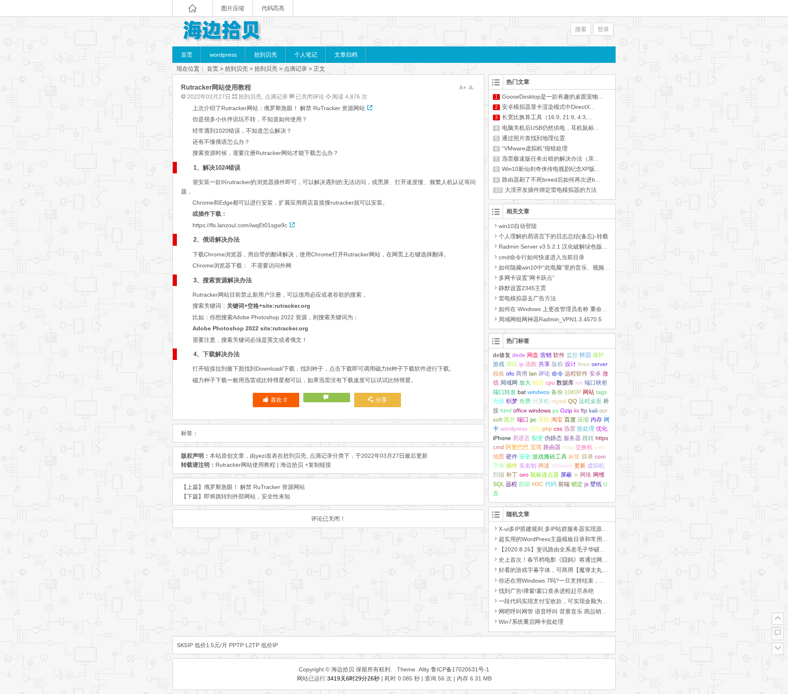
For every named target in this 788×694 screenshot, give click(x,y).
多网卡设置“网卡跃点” (526, 277)
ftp (584, 410)
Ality (424, 669)
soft (497, 419)
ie (576, 474)
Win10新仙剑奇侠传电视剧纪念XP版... (551, 169)
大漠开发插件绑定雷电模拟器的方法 (551, 190)
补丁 (512, 474)
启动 (535, 428)
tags (601, 392)
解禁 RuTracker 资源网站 (332, 108)
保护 (598, 355)
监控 (572, 355)
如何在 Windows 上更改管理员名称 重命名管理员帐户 (567, 309)
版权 (557, 364)
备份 (557, 392)
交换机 (584, 447)
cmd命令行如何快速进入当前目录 (541, 257)
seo (524, 474)
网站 (588, 392)
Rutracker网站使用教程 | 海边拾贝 (259, 464)
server (599, 364)
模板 (498, 373)
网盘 (532, 355)
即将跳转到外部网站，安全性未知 (247, 496)
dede (518, 355)
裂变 (537, 438)
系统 (544, 419)
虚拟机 (596, 465)
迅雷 (569, 428)
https (602, 438)
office (520, 410)
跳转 (588, 438)
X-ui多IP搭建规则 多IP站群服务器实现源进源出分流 (564, 529)
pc (533, 419)
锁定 (577, 484)
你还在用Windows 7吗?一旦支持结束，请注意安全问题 (569, 580)
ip (521, 364)
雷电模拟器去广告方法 (527, 298)
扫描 (498, 474)
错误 (538, 382)
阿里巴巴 (517, 447)
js (586, 484)
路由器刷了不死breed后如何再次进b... (551, 179)
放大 (525, 382)
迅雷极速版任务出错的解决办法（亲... (550, 158)
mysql (558, 401)
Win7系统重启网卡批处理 (531, 621)
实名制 (527, 465)
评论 (544, 373)
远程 (511, 484)
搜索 (580, 29)
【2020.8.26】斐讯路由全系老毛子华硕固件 (555, 549)
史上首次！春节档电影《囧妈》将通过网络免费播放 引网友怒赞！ (583, 559)
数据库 (565, 382)
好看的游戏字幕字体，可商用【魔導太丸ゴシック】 (565, 570)
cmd (498, 447)
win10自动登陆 (518, 226)
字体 (498, 465)
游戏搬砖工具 (549, 456)
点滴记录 (295, 68)
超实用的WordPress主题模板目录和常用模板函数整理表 (570, 539)
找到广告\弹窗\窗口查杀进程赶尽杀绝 (546, 591)
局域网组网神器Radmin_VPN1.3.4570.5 (550, 319)
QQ (572, 401)
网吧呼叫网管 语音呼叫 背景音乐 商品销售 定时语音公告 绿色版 (580, 611)
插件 (512, 465)
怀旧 (585, 355)
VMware (562, 465)
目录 (587, 456)
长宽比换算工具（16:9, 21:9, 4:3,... (547, 117)
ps (555, 410)
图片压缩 (232, 8)
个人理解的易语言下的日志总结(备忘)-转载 (553, 236)
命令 (557, 373)
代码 (551, 484)
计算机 (541, 401)
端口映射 (595, 382)
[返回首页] (192, 8)
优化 (601, 428)
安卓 (595, 373)
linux (584, 364)
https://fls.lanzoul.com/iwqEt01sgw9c (239, 225)
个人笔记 (305, 54)
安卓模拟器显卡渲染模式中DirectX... (548, 107)
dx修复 (502, 355)
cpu (550, 382)
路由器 (552, 447)
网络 (585, 474)
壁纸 (596, 484)
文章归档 (345, 54)
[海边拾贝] (221, 31)
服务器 (572, 438)
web (599, 447)
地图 (498, 456)
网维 (599, 474)
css (558, 428)
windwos (538, 392)
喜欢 (278, 400)
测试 (512, 364)
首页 (186, 54)
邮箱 (524, 484)
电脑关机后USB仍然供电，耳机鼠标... (550, 128)
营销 (546, 355)
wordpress (223, 54)
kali (593, 410)
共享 (544, 364)
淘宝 (557, 419)
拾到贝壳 (265, 54)
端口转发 (504, 392)
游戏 (498, 364)
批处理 (585, 428)
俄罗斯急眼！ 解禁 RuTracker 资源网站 (254, 487)
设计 (570, 364)
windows (540, 410)
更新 (580, 465)
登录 (603, 29)
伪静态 (553, 438)
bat (522, 392)
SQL (498, 484)
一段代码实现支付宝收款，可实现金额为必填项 (559, 601)
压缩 (583, 419)
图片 (509, 419)
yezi (261, 455)
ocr (603, 410)
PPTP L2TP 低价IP (253, 645)
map (568, 447)
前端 (564, 484)
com (600, 456)
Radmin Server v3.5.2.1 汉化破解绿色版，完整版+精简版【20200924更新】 (597, 246)
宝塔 (536, 447)
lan (533, 373)
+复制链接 (317, 464)
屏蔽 (566, 474)
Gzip (566, 410)
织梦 (512, 401)
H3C (537, 484)
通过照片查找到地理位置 (533, 138)
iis (576, 410)
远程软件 (576, 373)
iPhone (502, 438)
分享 (381, 400)
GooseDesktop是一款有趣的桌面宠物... (552, 96)
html (505, 410)
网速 (544, 465)
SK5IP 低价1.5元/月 (202, 645)
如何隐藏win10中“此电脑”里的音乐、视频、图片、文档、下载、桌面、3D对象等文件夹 (610, 267)
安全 (525, 456)
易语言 (521, 438)
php (547, 428)
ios (579, 382)
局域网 (509, 382)
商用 (521, 373)
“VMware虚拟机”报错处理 (535, 148)
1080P (572, 392)
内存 (596, 419)
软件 (559, 355)
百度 (570, 419)
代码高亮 (272, 8)
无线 (498, 401)
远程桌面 (590, 401)
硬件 (512, 456)
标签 (574, 456)
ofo (510, 373)
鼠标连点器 (544, 474)
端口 (523, 419)
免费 (525, 401)
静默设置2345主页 (522, 288)
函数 (531, 364)
